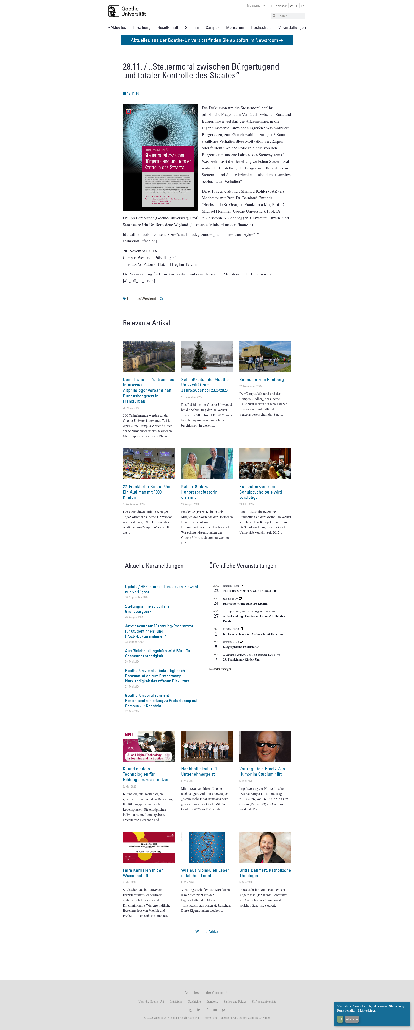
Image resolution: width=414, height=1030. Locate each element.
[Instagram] (190, 1010)
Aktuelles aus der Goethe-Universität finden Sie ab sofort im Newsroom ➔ (207, 39)
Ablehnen (352, 1019)
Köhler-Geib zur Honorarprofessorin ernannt (199, 492)
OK (340, 1019)
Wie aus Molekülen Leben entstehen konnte (205, 872)
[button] (207, 931)
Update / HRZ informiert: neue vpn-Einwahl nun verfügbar (161, 589)
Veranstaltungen (292, 27)
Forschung (142, 27)
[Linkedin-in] (199, 1010)
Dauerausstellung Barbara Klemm (245, 603)
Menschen (235, 27)
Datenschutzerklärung (232, 1018)
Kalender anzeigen (220, 669)
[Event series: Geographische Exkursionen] (241, 641)
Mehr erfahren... (368, 1010)
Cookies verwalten (259, 1018)
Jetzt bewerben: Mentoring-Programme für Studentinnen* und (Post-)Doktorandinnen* (159, 631)
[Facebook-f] (207, 1010)
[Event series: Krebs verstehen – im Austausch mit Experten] (241, 629)
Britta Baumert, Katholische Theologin (265, 872)
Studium (192, 27)
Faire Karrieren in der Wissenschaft (143, 872)
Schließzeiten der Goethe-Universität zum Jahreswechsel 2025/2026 (205, 385)
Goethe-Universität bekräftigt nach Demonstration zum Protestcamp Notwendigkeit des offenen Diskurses (157, 676)
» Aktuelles (117, 27)
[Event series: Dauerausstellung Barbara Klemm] (240, 598)
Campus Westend (141, 298)
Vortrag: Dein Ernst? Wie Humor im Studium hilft (262, 771)
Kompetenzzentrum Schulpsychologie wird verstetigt (260, 492)
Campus (212, 27)
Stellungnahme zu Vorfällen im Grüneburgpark (150, 608)
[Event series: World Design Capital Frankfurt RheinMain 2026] (277, 611)
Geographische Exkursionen (241, 646)
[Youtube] (215, 1010)
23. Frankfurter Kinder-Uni (241, 659)
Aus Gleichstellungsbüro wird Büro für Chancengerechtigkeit (157, 653)
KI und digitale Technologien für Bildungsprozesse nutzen (146, 774)
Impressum (210, 1018)
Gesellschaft (167, 27)
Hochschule (261, 27)
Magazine (253, 5)
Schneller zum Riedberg (261, 379)
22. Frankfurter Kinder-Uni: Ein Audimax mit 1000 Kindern (147, 492)
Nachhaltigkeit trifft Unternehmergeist (199, 771)
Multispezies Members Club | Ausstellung (250, 590)
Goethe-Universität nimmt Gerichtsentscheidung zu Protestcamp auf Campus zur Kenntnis (161, 701)
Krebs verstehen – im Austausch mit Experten (253, 634)
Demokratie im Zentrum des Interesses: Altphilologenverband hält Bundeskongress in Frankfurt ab (148, 390)
